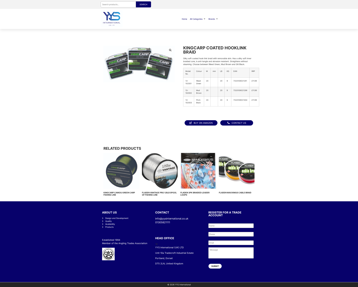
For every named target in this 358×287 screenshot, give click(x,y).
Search (143, 4)
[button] (198, 19)
